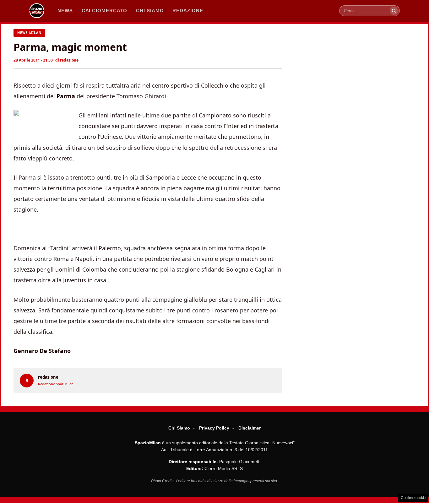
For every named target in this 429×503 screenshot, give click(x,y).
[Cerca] (394, 11)
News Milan (29, 32)
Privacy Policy (214, 427)
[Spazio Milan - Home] (36, 10)
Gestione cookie (413, 498)
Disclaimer (249, 427)
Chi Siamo (179, 427)
